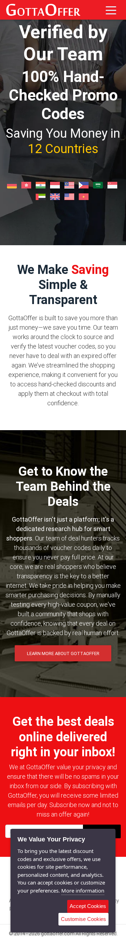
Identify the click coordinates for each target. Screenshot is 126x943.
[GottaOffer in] (41, 184)
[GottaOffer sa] (99, 184)
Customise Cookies (83, 919)
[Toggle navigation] (111, 10)
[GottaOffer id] (56, 184)
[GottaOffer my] (70, 184)
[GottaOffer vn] (84, 196)
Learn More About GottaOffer (63, 653)
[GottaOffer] (43, 10)
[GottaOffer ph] (84, 184)
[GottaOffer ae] (41, 196)
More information (82, 890)
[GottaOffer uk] (56, 196)
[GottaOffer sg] (113, 184)
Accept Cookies (88, 906)
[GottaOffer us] (70, 196)
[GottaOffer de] (13, 184)
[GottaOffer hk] (27, 184)
